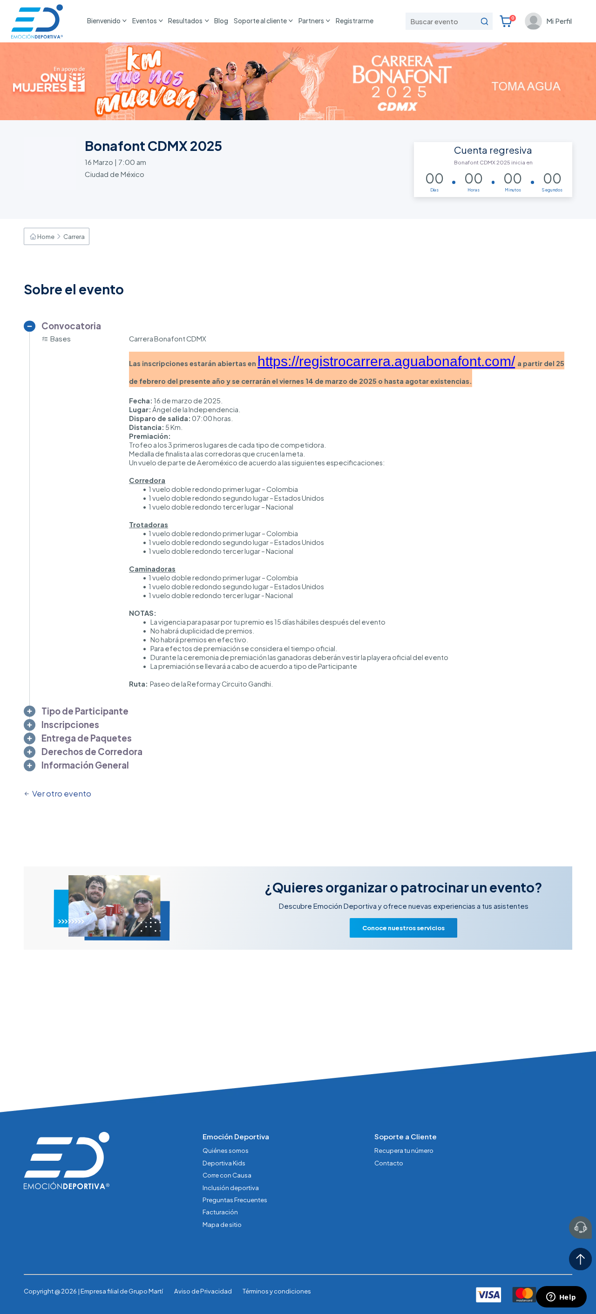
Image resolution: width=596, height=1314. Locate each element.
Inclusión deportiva (231, 1187)
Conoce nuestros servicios (403, 928)
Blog (221, 21)
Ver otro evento (61, 793)
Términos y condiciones (277, 1291)
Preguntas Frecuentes (235, 1200)
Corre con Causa (227, 1175)
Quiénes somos (226, 1150)
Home (45, 236)
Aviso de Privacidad (203, 1291)
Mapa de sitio (222, 1224)
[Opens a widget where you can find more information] (561, 1297)
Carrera (74, 236)
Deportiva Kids (224, 1163)
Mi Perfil (559, 20)
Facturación (220, 1212)
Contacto (388, 1163)
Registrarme (354, 21)
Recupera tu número (403, 1150)
